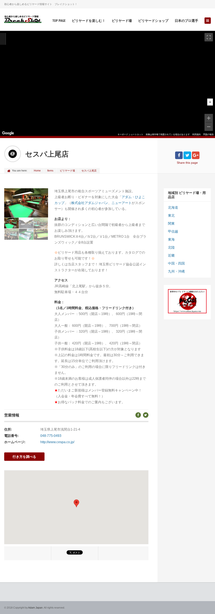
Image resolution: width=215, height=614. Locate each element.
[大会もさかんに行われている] (11, 234)
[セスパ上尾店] (11, 223)
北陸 (171, 247)
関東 (171, 223)
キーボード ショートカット (130, 134)
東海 (171, 239)
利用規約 (196, 134)
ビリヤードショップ (153, 20)
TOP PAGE (59, 20)
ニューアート (121, 203)
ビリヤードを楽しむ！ (88, 20)
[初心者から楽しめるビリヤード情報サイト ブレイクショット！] (22, 19)
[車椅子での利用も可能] (41, 234)
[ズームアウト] (209, 127)
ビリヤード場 (122, 20)
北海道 (173, 207)
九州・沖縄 (176, 271)
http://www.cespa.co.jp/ (57, 442)
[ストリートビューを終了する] (3, 39)
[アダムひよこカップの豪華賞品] (26, 234)
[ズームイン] (209, 118)
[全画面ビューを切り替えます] (209, 37)
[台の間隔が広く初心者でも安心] (40, 223)
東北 (171, 215)
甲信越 (173, 231)
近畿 (171, 255)
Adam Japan (35, 607)
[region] (107, 83)
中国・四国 (176, 263)
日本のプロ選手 (186, 20)
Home (37, 170)
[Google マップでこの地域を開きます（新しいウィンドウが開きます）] (8, 133)
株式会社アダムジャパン (89, 203)
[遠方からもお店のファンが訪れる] (26, 223)
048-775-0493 (50, 435)
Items (50, 170)
